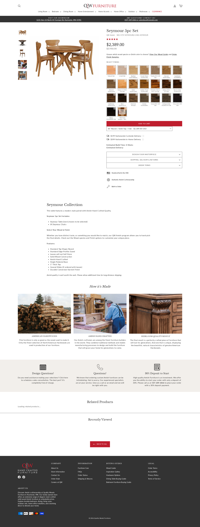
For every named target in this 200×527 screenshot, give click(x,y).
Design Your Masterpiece (144, 154)
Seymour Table (56, 222)
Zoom (114, 67)
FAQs (80, 472)
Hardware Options (113, 475)
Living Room (43, 11)
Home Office (119, 11)
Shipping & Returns (85, 479)
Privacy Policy (153, 475)
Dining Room (68, 11)
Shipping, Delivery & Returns (144, 160)
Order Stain (55, 479)
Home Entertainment (86, 11)
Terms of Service (154, 479)
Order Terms (144, 165)
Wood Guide (111, 468)
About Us (54, 468)
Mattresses (143, 11)
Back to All (101, 444)
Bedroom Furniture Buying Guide (118, 482)
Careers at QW (56, 482)
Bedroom (55, 11)
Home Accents (104, 11)
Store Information (58, 472)
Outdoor (131, 11)
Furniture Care (83, 468)
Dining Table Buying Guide (116, 479)
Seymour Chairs (59, 224)
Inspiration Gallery (113, 472)
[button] (112, 39)
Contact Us (55, 475)
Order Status (83, 475)
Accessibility (152, 472)
